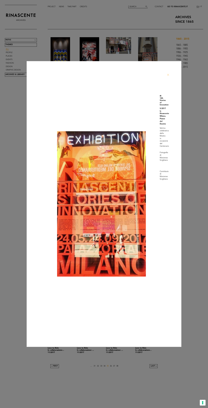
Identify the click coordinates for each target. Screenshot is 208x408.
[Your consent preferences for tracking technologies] (203, 403)
